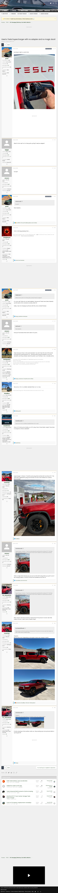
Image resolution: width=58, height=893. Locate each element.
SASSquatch (6, 359)
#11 (55, 472)
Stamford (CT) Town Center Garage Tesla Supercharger (18, 797)
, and (21, 316)
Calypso (8, 799)
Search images (44, 13)
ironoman (7, 482)
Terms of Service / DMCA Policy (17, 891)
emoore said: (18, 201)
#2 (55, 139)
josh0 (3, 41)
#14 (55, 623)
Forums (14, 10)
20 (7, 242)
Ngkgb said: (18, 295)
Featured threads (21, 13)
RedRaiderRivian (48, 803)
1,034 (8, 243)
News (5, 10)
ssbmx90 (9, 792)
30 (7, 63)
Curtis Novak (9, 787)
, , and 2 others (24, 378)
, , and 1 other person (25, 702)
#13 (55, 585)
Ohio (8, 435)
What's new (24, 10)
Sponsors (3, 891)
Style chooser (4, 889)
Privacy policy (28, 891)
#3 (55, 168)
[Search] (55, 10)
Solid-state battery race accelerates (17, 781)
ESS (51, 792)
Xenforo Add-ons (31, 887)
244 (8, 600)
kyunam (8, 804)
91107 (8, 403)
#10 (55, 415)
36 (7, 362)
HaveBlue (7, 393)
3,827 (8, 184)
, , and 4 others (26, 222)
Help (32, 891)
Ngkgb (7, 150)
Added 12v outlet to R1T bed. (14, 786)
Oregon (8, 248)
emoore (7, 178)
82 (7, 153)
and (19, 260)
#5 (55, 227)
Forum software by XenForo (12, 887)
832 (8, 155)
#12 (55, 543)
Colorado (9, 189)
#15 (55, 707)
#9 (55, 383)
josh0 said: (17, 326)
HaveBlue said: (18, 420)
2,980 (8, 398)
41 (7, 396)
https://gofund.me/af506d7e (27, 235)
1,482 (8, 430)
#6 (55, 290)
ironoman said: (18, 548)
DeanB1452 (50, 787)
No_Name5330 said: (19, 628)
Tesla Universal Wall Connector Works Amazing (20, 791)
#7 (55, 321)
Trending (13, 13)
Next (8, 44)
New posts (5, 13)
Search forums (33, 13)
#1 (55, 48)
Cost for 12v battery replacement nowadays (19, 802)
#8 (55, 349)
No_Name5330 (6, 595)
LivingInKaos (6, 237)
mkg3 (8, 782)
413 (8, 65)
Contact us (8, 891)
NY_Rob (50, 781)
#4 (55, 196)
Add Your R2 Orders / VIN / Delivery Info (22, 19)
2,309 (8, 364)
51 (7, 429)
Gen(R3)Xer (6, 426)
